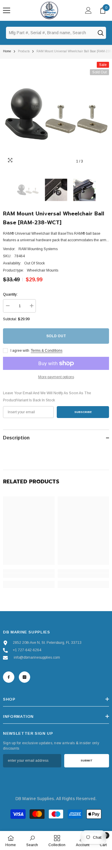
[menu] (6, 10)
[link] (29, 575)
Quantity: (10, 294)
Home (7, 51)
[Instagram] (24, 677)
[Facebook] (8, 677)
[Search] (100, 33)
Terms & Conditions (46, 350)
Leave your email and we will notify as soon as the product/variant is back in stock (47, 396)
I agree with (19, 350)
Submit (87, 760)
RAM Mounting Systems (38, 249)
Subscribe (83, 412)
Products (24, 51)
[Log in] (88, 10)
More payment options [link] (56, 377)
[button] (92, 161)
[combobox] (50, 32)
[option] (56, 114)
